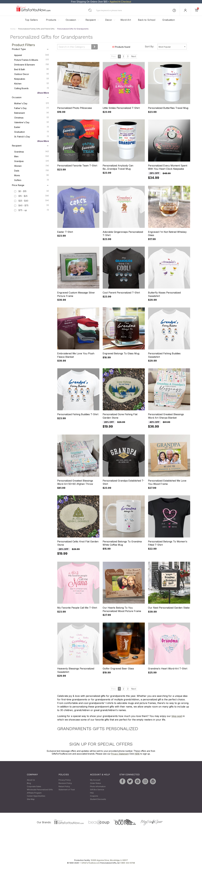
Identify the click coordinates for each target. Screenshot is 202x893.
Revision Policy (65, 783)
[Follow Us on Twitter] (130, 781)
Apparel (31, 55)
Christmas (31, 117)
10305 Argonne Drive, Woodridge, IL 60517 (109, 860)
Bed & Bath (31, 69)
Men (31, 156)
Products (51, 19)
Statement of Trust (67, 790)
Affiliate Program (34, 793)
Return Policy (64, 786)
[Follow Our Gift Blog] (153, 781)
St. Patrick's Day (31, 136)
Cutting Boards (31, 88)
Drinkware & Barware (31, 64)
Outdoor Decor (31, 74)
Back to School (146, 19)
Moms (31, 175)
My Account (95, 780)
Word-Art (125, 19)
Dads (31, 170)
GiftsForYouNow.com (90, 863)
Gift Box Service (97, 790)
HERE (137, 754)
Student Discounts (98, 799)
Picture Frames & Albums (31, 60)
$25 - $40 (23, 201)
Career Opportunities (36, 796)
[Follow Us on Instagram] (145, 781)
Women (31, 166)
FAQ (92, 793)
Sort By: (149, 46)
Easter (31, 127)
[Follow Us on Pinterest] (138, 781)
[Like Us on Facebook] (122, 781)
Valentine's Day (31, 122)
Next (133, 56)
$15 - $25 (23, 196)
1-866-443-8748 (127, 863)
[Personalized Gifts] (33, 11)
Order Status (95, 783)
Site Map (31, 799)
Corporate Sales (34, 786)
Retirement (31, 113)
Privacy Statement (120, 754)
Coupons (94, 796)
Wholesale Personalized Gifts (40, 790)
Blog (29, 783)
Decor (108, 19)
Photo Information (98, 786)
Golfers (31, 180)
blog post (177, 716)
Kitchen (31, 83)
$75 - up (22, 210)
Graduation (168, 19)
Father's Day (31, 108)
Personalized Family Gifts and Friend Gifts (36, 29)
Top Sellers (31, 19)
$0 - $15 (22, 191)
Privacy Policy (65, 780)
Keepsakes (31, 79)
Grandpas (31, 161)
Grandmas (31, 151)
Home (13, 29)
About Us (31, 780)
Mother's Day (31, 103)
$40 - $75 (23, 205)
